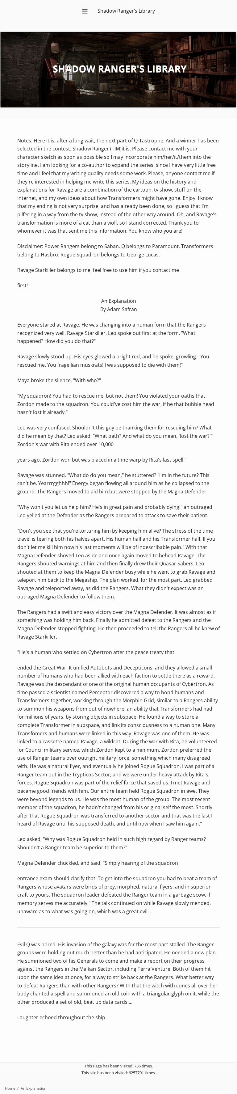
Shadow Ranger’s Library (126, 10)
